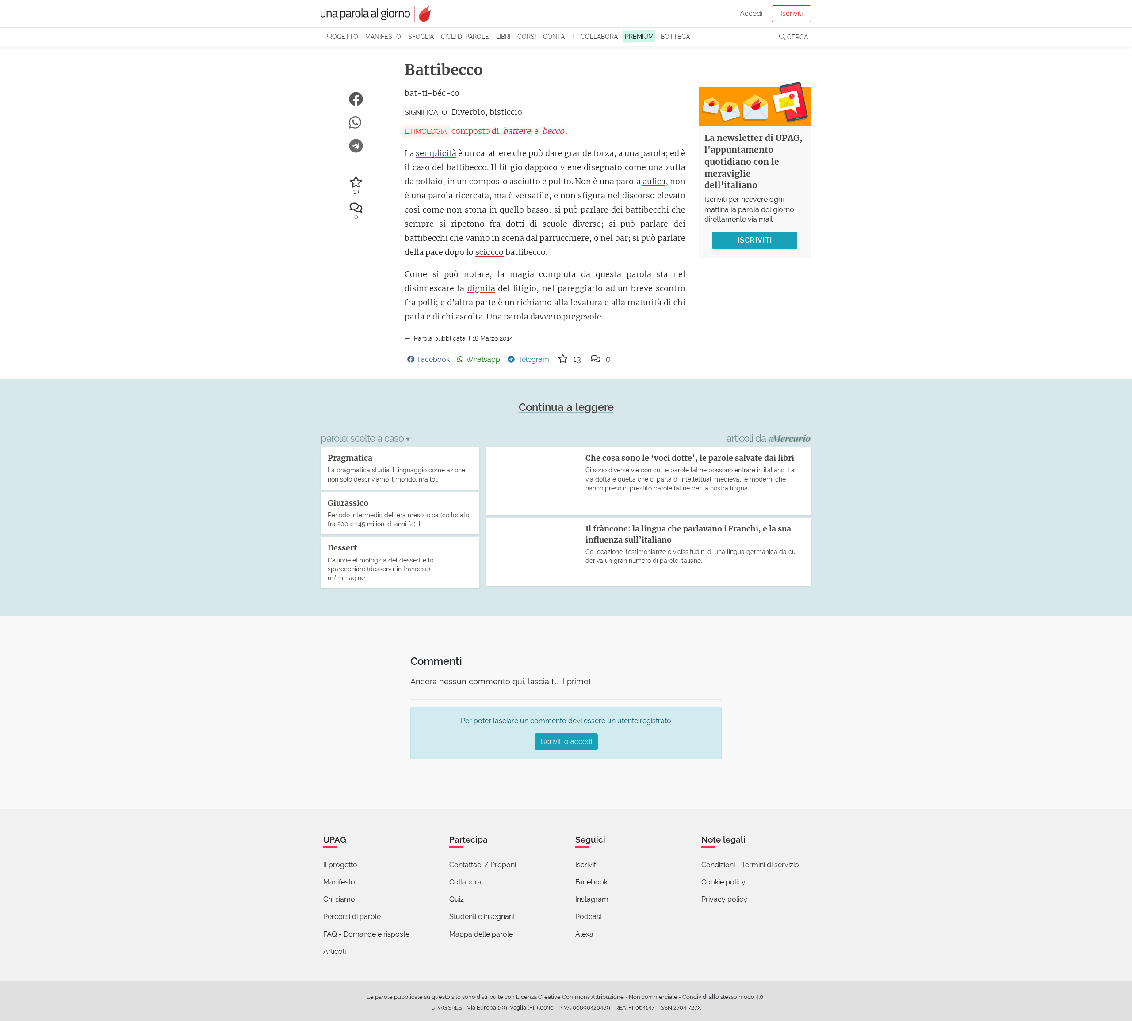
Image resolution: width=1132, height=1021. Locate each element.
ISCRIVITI (755, 239)
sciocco (489, 252)
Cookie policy (723, 882)
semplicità (436, 153)
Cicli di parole (465, 36)
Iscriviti (791, 13)
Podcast (588, 916)
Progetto (341, 36)
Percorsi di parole (352, 916)
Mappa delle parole (481, 934)
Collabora (599, 36)
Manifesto (383, 36)
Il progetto (340, 865)
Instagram (591, 899)
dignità (481, 288)
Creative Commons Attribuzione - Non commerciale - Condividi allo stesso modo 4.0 (651, 997)
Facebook (591, 882)
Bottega (675, 36)
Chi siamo (339, 899)
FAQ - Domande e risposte (366, 934)
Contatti (558, 36)
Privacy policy (724, 899)
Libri (503, 36)
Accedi (751, 13)
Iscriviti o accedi (566, 741)
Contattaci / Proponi (482, 865)
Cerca (796, 37)
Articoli (334, 951)
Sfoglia (421, 36)
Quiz (456, 899)
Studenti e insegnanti (482, 916)
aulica (653, 181)
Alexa (584, 934)
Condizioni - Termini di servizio (750, 865)
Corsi (526, 36)
